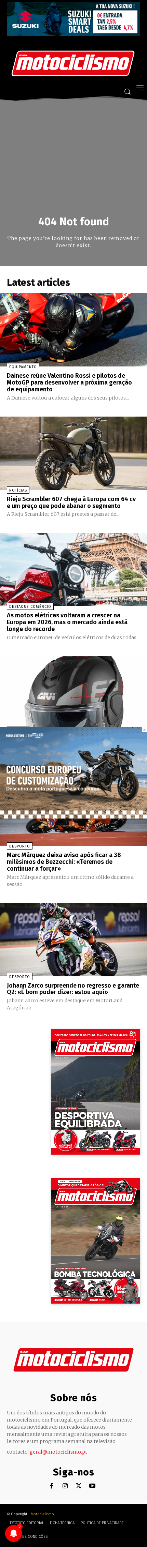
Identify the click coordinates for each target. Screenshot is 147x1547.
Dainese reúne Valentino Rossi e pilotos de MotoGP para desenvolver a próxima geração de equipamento (69, 382)
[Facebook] (51, 1486)
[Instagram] (65, 1486)
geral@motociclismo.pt (58, 1452)
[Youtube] (92, 1486)
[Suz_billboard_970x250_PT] (73, 34)
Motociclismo (42, 1514)
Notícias (18, 490)
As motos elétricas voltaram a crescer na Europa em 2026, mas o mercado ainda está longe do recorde (67, 622)
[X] (78, 1486)
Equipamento (23, 367)
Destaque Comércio (30, 606)
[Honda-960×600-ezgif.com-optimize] (73, 817)
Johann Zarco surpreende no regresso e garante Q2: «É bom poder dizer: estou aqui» (73, 989)
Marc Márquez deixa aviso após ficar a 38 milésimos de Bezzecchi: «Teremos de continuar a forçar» (64, 861)
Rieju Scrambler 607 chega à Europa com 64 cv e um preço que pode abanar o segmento (71, 502)
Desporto (19, 846)
